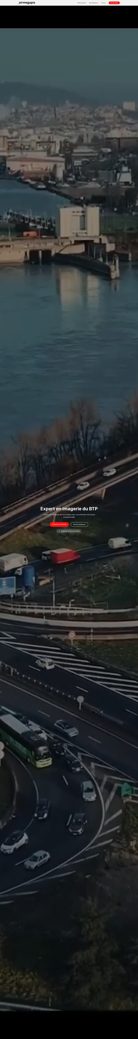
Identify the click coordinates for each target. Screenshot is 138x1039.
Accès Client (114, 3)
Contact (103, 3)
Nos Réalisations (93, 3)
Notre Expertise (82, 3)
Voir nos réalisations (79, 524)
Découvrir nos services (59, 524)
